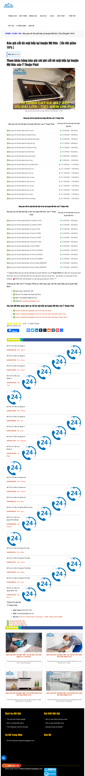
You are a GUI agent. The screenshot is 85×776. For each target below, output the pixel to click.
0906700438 (12, 491)
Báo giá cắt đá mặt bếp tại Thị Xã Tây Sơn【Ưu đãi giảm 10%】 (64, 656)
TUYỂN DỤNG (21, 26)
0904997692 (12, 360)
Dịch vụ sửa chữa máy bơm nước (56, 719)
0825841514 (12, 552)
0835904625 (12, 481)
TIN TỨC (11, 26)
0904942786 (12, 350)
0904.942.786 (13, 766)
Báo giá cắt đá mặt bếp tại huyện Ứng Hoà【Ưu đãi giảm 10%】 (24, 694)
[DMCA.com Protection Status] (50, 770)
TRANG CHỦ (12, 16)
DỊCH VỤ (43, 16)
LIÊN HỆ (31, 26)
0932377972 (12, 441)
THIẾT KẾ (71, 16)
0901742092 (12, 370)
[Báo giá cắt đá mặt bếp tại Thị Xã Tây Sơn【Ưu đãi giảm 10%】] (64, 642)
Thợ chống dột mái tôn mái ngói (17, 727)
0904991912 (12, 501)
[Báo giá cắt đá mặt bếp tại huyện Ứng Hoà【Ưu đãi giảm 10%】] (24, 681)
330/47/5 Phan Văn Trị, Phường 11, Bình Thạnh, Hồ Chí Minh (40, 617)
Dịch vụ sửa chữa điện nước (55, 723)
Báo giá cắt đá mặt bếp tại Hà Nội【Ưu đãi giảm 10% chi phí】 (23, 656)
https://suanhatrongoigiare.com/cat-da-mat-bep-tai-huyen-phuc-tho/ (40, 314)
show (17, 54)
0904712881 (12, 411)
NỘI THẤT (61, 16)
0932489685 (12, 421)
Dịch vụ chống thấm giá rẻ (15, 723)
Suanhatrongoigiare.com (31, 301)
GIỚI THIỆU (23, 16)
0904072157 (12, 562)
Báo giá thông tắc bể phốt (54, 727)
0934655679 (12, 511)
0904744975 (12, 572)
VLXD (52, 16)
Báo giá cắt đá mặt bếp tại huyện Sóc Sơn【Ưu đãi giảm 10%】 (64, 694)
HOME (8, 33)
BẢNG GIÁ (33, 16)
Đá (20, 33)
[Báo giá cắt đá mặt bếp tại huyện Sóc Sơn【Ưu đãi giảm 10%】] (64, 681)
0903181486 (12, 431)
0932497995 (12, 453)
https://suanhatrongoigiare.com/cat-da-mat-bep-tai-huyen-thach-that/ (41, 317)
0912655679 (12, 582)
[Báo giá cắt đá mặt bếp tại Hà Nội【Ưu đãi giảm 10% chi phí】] (24, 642)
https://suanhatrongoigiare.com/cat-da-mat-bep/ (33, 311)
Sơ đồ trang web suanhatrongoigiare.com (20, 740)
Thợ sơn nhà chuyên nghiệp (16, 719)
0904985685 (12, 524)
